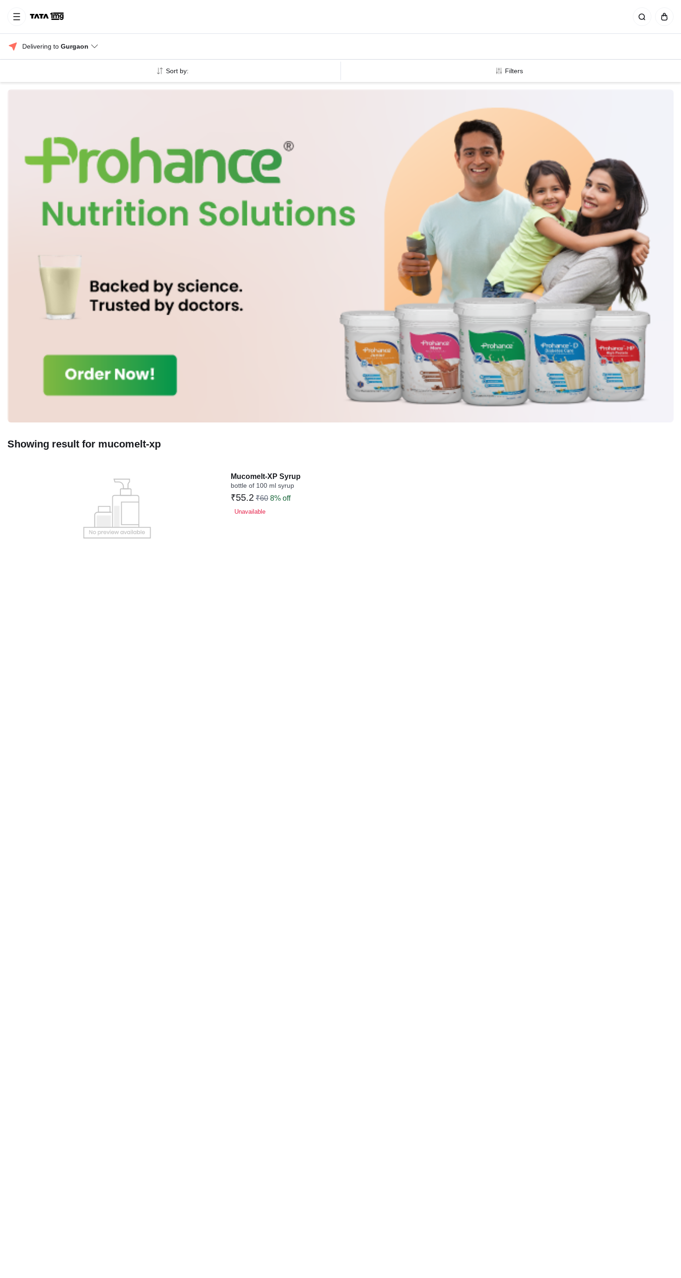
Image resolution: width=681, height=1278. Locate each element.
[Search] (640, 16)
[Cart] (662, 16)
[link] (48, 16)
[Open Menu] (16, 16)
